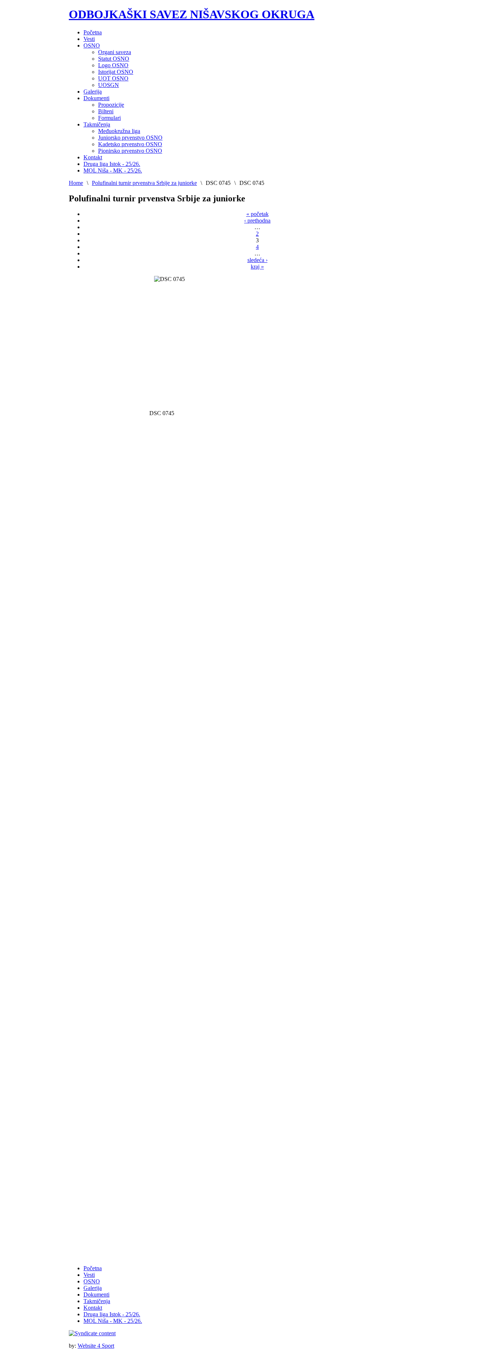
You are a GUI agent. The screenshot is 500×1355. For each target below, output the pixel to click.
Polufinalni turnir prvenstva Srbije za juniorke (144, 183)
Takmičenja (96, 1301)
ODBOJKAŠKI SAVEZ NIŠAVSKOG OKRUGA (191, 14)
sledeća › (257, 260)
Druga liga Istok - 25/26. (111, 1314)
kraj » (257, 266)
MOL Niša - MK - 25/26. (112, 1321)
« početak (257, 214)
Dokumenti (96, 1294)
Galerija (92, 1288)
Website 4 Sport (96, 1346)
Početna (92, 1268)
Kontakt (92, 1308)
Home (76, 183)
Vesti (89, 1275)
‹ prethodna (257, 220)
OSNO (91, 1281)
